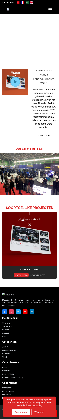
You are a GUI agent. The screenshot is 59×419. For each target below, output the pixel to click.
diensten (13, 57)
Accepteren (21, 412)
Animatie (6, 347)
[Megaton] (28, 294)
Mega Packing (8, 391)
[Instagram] (11, 311)
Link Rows (6, 395)
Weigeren (39, 412)
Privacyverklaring (34, 405)
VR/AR (4, 357)
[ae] (27, 2)
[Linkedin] (32, 311)
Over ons (6, 323)
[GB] (31, 2)
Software (6, 354)
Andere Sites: (8, 2)
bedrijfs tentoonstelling (30, 57)
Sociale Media (8, 374)
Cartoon (5, 367)
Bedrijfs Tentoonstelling (12, 377)
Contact (5, 333)
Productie (6, 371)
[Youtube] (25, 311)
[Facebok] (4, 311)
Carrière (5, 330)
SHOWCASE (7, 326)
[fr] (22, 2)
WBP (4, 337)
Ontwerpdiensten (9, 350)
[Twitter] (18, 311)
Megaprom (7, 388)
